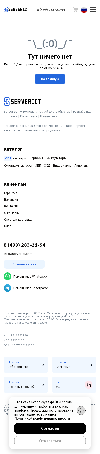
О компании (12, 213)
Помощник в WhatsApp (30, 276)
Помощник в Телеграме (30, 288)
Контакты (11, 206)
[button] (93, 10)
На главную (50, 79)
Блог (7, 226)
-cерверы (15, 158)
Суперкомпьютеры (18, 165)
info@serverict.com (18, 254)
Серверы (36, 158)
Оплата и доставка (18, 219)
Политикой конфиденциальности (42, 418)
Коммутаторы (56, 158)
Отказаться (50, 440)
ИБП (38, 165)
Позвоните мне (24, 264)
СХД (47, 165)
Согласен (50, 428)
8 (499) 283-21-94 (51, 10)
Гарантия (10, 193)
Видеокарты (62, 165)
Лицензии (82, 165)
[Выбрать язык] (84, 9)
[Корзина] (76, 10)
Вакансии (11, 199)
